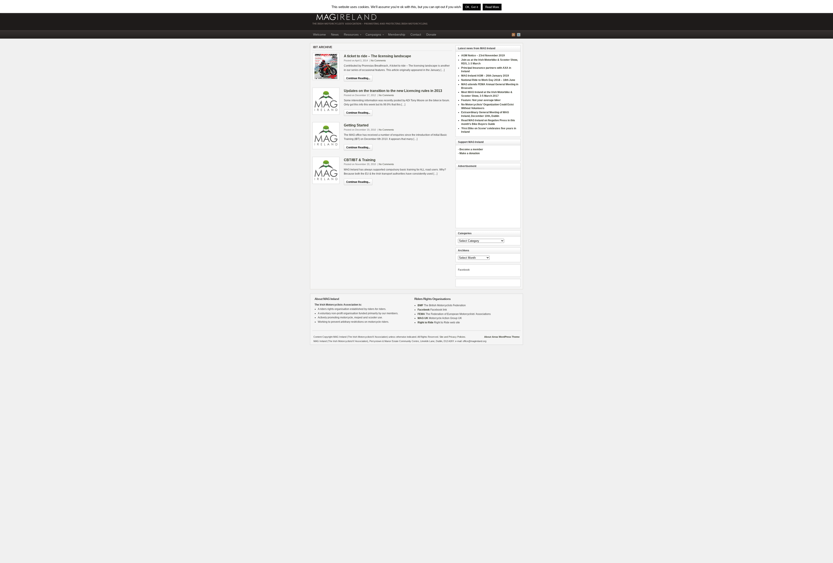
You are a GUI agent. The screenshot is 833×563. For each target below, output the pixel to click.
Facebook (424, 309)
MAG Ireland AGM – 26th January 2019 (485, 75)
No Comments (378, 60)
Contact (415, 34)
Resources (350, 35)
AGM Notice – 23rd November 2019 (483, 55)
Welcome (319, 34)
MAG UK (423, 318)
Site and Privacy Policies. (452, 337)
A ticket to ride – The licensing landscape (377, 56)
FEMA (421, 314)
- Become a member (470, 149)
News (335, 34)
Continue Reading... (358, 78)
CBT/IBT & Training (360, 160)
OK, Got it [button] (471, 7)
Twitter (518, 34)
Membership (396, 34)
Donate (431, 34)
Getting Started (356, 125)
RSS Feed (513, 34)
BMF (420, 305)
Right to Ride (425, 322)
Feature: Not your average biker (481, 100)
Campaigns (372, 35)
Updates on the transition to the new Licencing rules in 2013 (393, 91)
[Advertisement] (488, 199)
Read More (492, 7)
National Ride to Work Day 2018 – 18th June (488, 80)
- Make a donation (469, 153)
